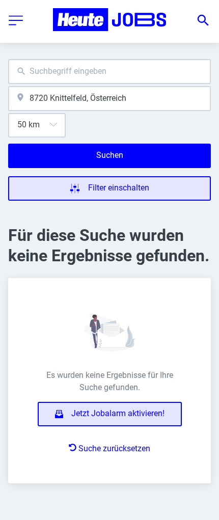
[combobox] (109, 71)
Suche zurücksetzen (114, 448)
